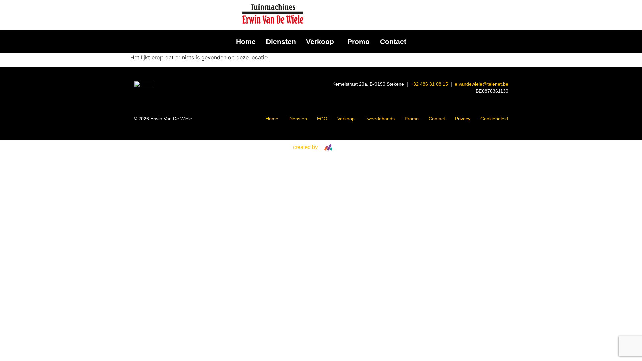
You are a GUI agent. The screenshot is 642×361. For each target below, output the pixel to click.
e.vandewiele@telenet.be (481, 84)
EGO (322, 118)
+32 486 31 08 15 (429, 84)
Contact (393, 41)
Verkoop (320, 41)
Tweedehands (380, 118)
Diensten (281, 41)
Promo (358, 41)
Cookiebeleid (494, 118)
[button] (321, 41)
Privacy (462, 118)
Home (246, 41)
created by (305, 147)
